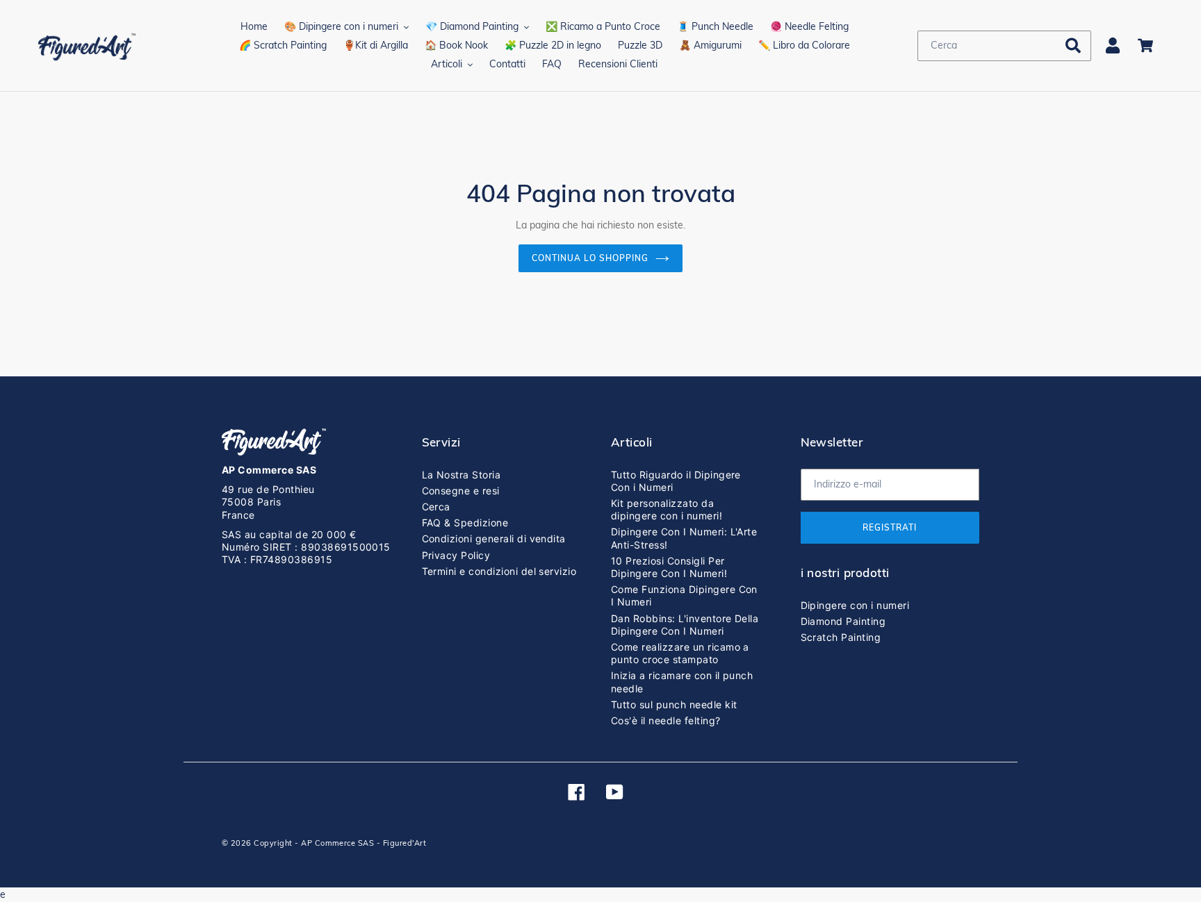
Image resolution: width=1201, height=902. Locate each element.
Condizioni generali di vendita (494, 538)
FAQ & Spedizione (465, 522)
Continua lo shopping (590, 258)
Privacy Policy (456, 555)
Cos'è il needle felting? (666, 720)
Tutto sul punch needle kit (674, 704)
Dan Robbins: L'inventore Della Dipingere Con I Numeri (684, 624)
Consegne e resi (461, 490)
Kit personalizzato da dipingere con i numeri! (666, 509)
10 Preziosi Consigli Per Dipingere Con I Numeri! (669, 567)
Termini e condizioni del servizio (499, 571)
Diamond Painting (843, 621)
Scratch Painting (841, 637)
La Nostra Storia (461, 475)
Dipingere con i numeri (855, 605)
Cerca (436, 506)
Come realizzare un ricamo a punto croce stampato (680, 653)
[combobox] (1004, 46)
